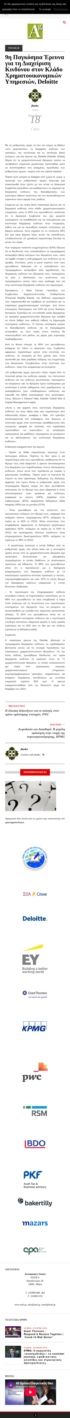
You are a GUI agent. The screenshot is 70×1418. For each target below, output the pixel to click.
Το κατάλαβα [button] (45, 9)
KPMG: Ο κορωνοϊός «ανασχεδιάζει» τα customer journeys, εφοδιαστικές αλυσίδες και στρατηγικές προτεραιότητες (44, 1356)
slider (27, 1328)
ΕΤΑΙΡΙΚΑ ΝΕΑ (40, 1328)
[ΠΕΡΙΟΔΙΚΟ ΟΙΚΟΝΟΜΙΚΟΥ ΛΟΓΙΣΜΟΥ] (35, 29)
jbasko (35, 105)
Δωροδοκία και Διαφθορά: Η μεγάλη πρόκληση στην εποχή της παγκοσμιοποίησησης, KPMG (41, 732)
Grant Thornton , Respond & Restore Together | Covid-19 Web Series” (44, 1334)
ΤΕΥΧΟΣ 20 (13, 48)
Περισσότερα (61, 9)
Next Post (57, 724)
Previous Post (15, 705)
